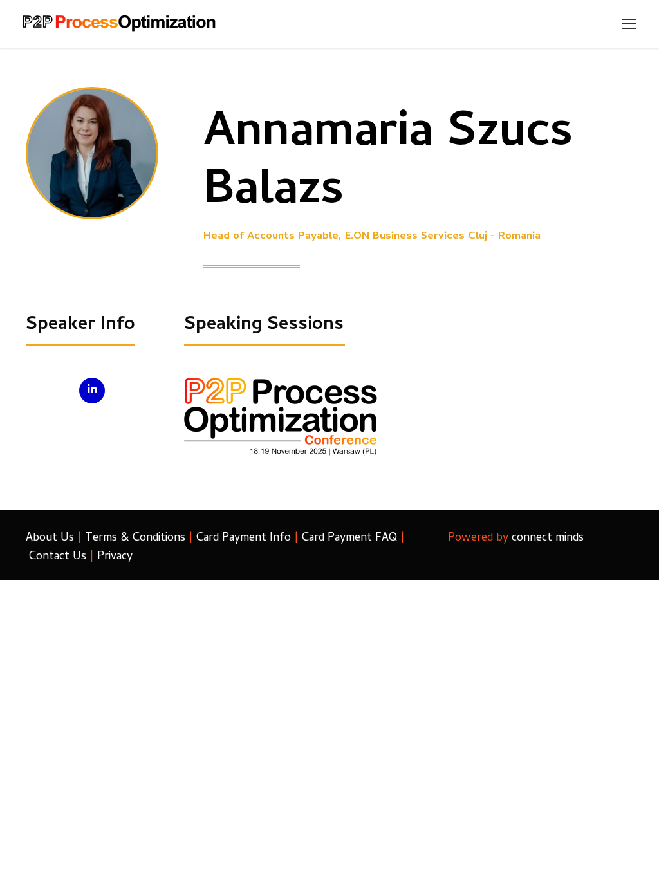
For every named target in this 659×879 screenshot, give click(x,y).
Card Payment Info (243, 538)
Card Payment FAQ (349, 538)
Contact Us (57, 557)
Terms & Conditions (135, 538)
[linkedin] (92, 390)
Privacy (115, 557)
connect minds (548, 538)
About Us (50, 538)
